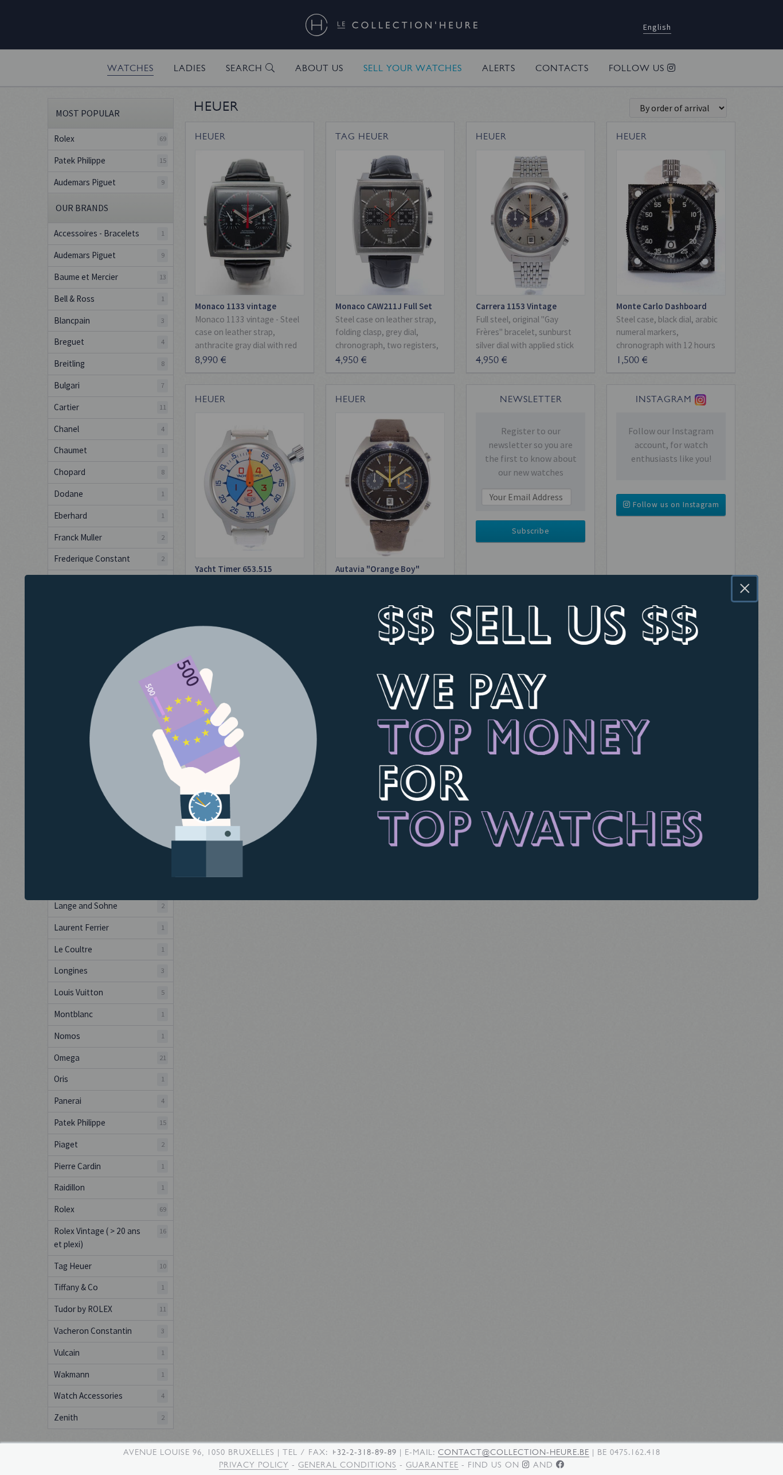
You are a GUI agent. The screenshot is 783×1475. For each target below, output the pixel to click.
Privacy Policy (254, 1464)
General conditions (347, 1464)
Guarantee (432, 1464)
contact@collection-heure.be (513, 1452)
